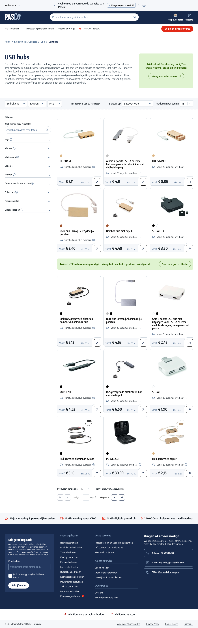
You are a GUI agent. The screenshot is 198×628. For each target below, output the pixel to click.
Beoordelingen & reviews (106, 597)
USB (43, 41)
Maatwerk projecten (104, 552)
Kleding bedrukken (69, 557)
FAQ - (165, 572)
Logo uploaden (102, 567)
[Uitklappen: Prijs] (49, 140)
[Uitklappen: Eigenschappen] (49, 210)
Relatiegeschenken (69, 542)
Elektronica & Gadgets (25, 41)
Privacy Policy (152, 624)
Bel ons (162, 553)
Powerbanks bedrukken (71, 581)
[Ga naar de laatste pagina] (122, 497)
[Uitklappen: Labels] (49, 166)
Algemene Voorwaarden (128, 624)
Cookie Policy (171, 624)
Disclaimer (188, 624)
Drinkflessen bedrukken (71, 547)
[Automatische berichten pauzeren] (143, 5)
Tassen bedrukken (68, 552)
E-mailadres (13, 561)
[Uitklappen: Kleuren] (49, 148)
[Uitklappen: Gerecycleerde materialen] (49, 184)
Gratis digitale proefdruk (106, 572)
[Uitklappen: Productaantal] (49, 201)
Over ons (99, 592)
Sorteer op (115, 103)
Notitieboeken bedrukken (72, 576)
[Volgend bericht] (139, 5)
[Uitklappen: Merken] (49, 175)
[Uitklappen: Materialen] (49, 157)
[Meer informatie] (11, 139)
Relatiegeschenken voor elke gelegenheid (114, 542)
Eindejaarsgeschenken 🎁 (72, 596)
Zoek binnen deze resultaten (18, 124)
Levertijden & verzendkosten (108, 577)
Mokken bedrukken (69, 567)
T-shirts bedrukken (69, 586)
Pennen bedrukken (69, 562)
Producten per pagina (167, 103)
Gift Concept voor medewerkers (110, 547)
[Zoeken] (135, 17)
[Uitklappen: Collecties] (49, 192)
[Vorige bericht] (55, 5)
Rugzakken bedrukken (70, 572)
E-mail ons (167, 562)
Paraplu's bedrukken (70, 591)
